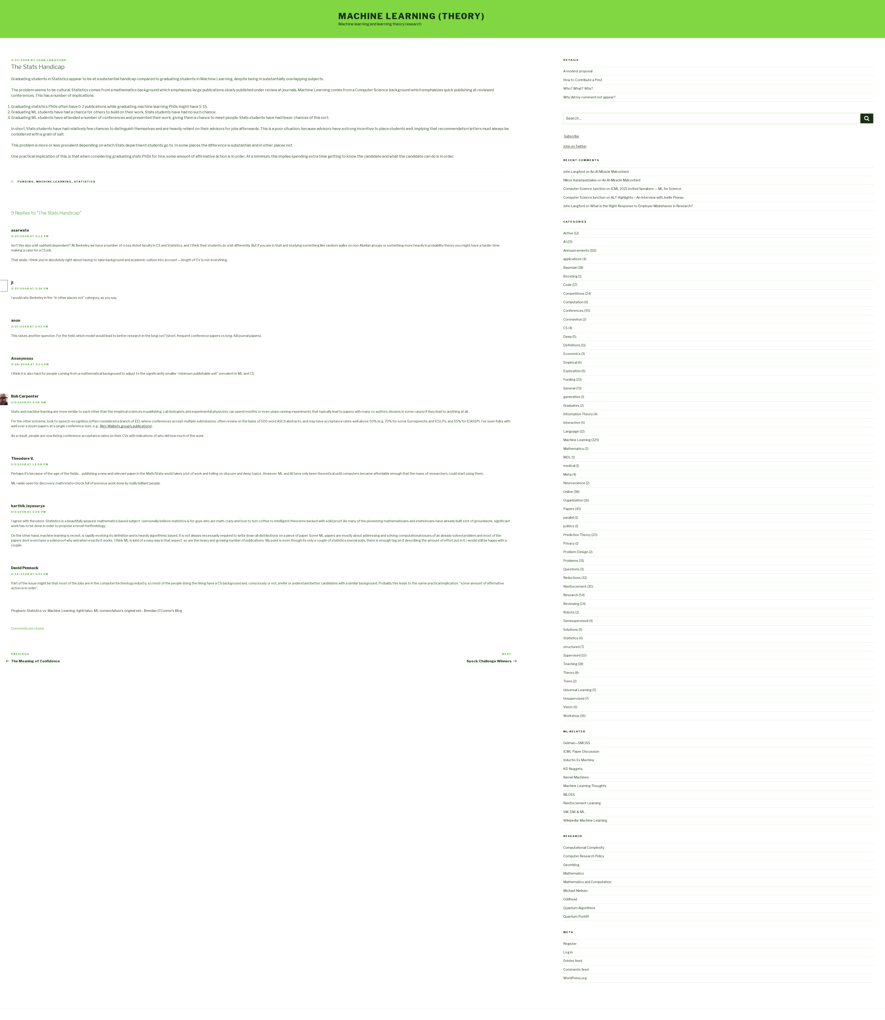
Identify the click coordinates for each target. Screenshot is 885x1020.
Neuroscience (574, 483)
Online (568, 492)
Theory (568, 673)
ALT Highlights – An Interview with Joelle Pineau (647, 197)
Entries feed (572, 961)
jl (12, 282)
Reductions (572, 578)
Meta (567, 474)
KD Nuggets (573, 769)
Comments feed (576, 969)
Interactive (571, 423)
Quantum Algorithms (579, 908)
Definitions (571, 345)
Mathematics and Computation (587, 882)
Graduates (571, 405)
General (569, 388)
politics (568, 526)
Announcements (576, 250)
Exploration (572, 371)
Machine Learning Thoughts (584, 786)
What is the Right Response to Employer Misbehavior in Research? (641, 206)
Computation (573, 302)
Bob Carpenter (25, 396)
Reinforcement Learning (582, 803)
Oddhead (570, 899)
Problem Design (575, 552)
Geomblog (571, 865)
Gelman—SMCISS (576, 743)
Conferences (573, 310)
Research (570, 595)
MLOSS (569, 794)
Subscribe (571, 136)
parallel (568, 517)
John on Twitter (575, 146)
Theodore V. (22, 458)
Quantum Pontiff (576, 916)
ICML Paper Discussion (581, 751)
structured (571, 647)
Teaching (570, 664)
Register (570, 944)
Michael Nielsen (575, 891)
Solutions (570, 629)
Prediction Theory (577, 535)
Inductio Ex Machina (578, 760)
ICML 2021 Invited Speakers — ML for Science (646, 189)
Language (571, 431)
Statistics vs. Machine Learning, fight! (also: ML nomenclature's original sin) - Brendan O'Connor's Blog (104, 611)
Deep (567, 337)
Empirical (570, 362)
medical (569, 466)
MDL (567, 457)
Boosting (570, 276)
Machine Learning (54, 181)
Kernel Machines (576, 777)
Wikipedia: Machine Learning (585, 820)
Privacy (569, 543)
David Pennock (24, 568)
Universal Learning (577, 690)
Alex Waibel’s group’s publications (125, 426)
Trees (567, 681)
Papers (568, 509)
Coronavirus (572, 319)
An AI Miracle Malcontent (609, 172)
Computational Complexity (583, 847)
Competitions (573, 293)
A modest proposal (578, 71)
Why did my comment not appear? (589, 97)
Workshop (571, 716)
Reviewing (571, 604)
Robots (569, 612)
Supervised (572, 655)
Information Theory (578, 414)
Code (567, 285)
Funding (26, 181)
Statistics (85, 181)
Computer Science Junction (584, 189)
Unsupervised (573, 698)
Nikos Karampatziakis (580, 180)
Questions (571, 569)
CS (565, 328)
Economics (572, 354)
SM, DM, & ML (574, 812)
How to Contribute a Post (582, 80)
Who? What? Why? (578, 88)
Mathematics (573, 449)
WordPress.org (575, 978)
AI (564, 242)
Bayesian (570, 267)
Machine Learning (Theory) (411, 16)
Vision (568, 707)
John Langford (51, 60)
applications (572, 259)
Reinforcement (575, 586)
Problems (570, 561)
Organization (573, 500)
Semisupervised (575, 621)
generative (571, 397)
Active (568, 233)
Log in (568, 952)
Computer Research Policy (583, 856)
